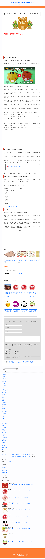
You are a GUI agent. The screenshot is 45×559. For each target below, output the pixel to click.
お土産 (3, 408)
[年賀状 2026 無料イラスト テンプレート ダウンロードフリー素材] (5, 485)
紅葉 (3, 418)
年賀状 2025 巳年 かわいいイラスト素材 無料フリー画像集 (19, 528)
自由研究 (4, 402)
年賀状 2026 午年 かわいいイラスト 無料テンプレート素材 (19, 503)
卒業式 (3, 439)
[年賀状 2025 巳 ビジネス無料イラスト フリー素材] (5, 523)
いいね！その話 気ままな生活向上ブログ (22, 2)
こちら (9, 461)
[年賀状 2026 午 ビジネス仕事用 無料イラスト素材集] (5, 498)
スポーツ (4, 374)
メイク (3, 383)
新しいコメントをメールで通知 (12, 351)
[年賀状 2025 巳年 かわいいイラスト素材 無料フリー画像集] (5, 529)
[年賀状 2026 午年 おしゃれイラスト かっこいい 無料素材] (5, 491)
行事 (3, 425)
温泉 (3, 416)
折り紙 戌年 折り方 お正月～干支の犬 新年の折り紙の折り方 (22, 260)
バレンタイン (5, 432)
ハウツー (4, 392)
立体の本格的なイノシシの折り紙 (14, 166)
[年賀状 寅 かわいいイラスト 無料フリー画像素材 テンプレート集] (7, 301)
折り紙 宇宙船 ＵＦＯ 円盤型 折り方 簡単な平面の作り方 (20, 362)
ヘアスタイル (5, 381)
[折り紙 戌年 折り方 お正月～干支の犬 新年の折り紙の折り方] (16, 301)
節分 (3, 449)
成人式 (3, 442)
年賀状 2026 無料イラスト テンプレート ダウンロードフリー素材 (20, 484)
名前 (6, 324)
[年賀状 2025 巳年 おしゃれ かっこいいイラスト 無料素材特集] (5, 517)
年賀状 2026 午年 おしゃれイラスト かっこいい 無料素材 (19, 490)
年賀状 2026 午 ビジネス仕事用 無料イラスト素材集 (18, 497)
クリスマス (4, 429)
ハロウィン (4, 430)
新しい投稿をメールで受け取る (12, 353)
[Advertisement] (22, 47)
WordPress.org (5, 472)
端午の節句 (4, 447)
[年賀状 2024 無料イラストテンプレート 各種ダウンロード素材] (5, 536)
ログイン (4, 467)
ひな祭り (4, 427)
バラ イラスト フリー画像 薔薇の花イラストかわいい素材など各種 (16, 454)
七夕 (3, 435)
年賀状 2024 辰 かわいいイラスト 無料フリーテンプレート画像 (20, 541)
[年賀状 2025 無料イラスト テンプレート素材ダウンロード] (5, 510)
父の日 (3, 445)
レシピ (3, 394)
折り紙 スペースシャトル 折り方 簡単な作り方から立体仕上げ (21, 361)
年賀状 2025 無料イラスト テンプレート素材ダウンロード (19, 509)
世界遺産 (4, 413)
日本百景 (4, 414)
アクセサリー (5, 378)
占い (3, 395)
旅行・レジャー (5, 406)
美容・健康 (4, 423)
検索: (3, 369)
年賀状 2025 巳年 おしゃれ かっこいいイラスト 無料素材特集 (20, 516)
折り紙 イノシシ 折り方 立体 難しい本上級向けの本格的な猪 (9, 260)
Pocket (20, 273)
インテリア (4, 390)
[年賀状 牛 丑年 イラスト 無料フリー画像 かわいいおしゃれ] (24, 301)
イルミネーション (5, 409)
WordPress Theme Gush (22, 555)
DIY (3, 387)
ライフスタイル (5, 385)
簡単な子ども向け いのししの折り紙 (15, 167)
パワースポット (5, 411)
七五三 (3, 434)
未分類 (3, 422)
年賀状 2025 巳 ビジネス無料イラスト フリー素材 (17, 522)
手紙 (3, 399)
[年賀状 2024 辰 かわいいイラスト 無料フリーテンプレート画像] (32, 301)
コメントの (5, 470)
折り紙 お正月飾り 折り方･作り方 (12, 206)
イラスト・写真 (5, 389)
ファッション (5, 376)
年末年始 (6, 266)
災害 (3, 400)
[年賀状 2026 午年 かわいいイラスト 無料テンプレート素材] (5, 504)
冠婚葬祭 (4, 404)
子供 (3, 397)
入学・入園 (4, 437)
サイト (6, 331)
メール (7, 327)
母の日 (3, 444)
